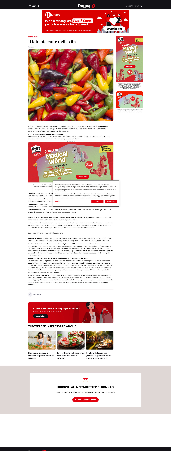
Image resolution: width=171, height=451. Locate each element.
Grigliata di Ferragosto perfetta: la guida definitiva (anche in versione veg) (98, 355)
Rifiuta (97, 201)
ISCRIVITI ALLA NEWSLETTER (85, 400)
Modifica (57, 201)
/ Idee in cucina (33, 37)
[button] (33, 6)
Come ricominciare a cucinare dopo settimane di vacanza (41, 355)
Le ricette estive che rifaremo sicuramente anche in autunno (71, 355)
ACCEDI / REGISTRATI (132, 6)
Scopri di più (40, 316)
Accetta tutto (110, 201)
